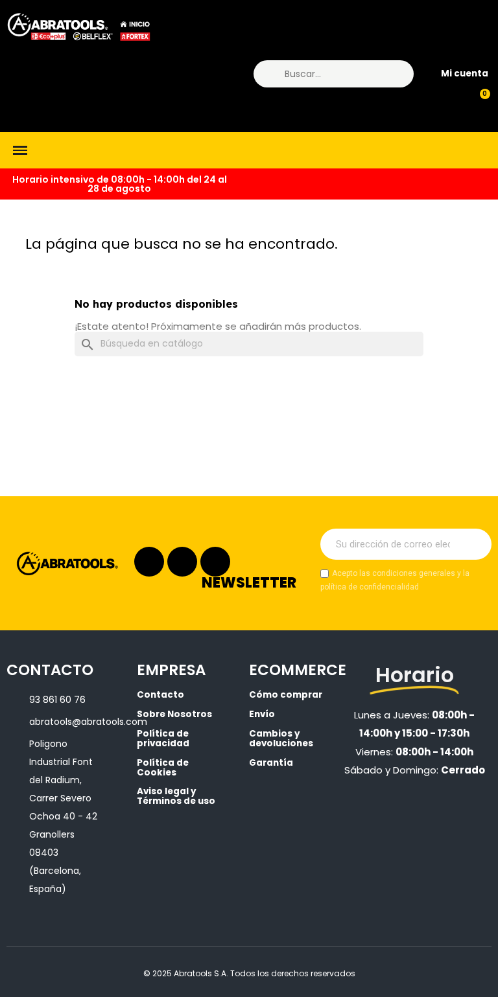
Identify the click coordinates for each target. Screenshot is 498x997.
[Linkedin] (182, 562)
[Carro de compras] (479, 101)
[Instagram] (149, 562)
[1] (475, 544)
